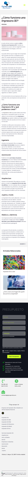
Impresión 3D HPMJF (7, 426)
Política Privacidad (8, 474)
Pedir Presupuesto (14, 356)
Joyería (4, 450)
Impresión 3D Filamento (8, 424)
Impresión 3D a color (9, 271)
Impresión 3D (5, 417)
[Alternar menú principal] (24, 5)
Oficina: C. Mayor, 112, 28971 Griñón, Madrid (13, 454)
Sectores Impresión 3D (7, 433)
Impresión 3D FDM (6, 422)
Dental (3, 439)
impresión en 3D (7, 112)
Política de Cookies (16, 474)
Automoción (5, 444)
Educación (4, 446)
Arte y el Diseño (6, 437)
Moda (3, 448)
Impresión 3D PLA (6, 428)
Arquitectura (5, 435)
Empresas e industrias (7, 442)
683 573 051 (4, 386)
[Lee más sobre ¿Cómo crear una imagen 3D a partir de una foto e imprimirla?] (14, 282)
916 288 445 (4, 384)
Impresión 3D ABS (6, 420)
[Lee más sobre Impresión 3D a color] (14, 262)
